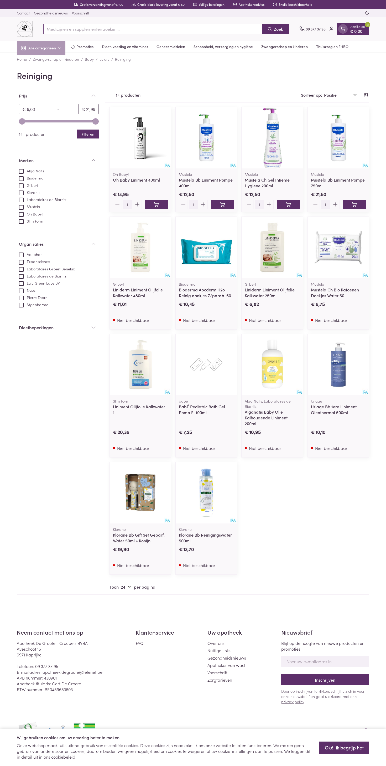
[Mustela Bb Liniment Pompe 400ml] (206, 137)
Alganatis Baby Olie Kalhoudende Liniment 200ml (266, 417)
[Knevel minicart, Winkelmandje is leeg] (343, 29)
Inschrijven (325, 680)
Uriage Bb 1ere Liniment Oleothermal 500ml (334, 409)
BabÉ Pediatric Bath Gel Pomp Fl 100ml (202, 409)
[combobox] (152, 29)
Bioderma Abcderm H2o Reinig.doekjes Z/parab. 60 (205, 292)
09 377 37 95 (46, 666)
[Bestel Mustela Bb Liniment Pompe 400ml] (222, 204)
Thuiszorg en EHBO (332, 46)
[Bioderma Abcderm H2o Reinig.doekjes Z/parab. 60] (206, 247)
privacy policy (292, 701)
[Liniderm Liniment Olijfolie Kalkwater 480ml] (140, 247)
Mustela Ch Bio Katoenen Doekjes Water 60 (335, 292)
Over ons (216, 643)
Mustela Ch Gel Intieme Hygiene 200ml (267, 182)
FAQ (140, 643)
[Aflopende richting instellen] (366, 95)
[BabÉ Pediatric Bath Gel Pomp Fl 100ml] (206, 364)
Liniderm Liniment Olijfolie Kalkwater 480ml (138, 292)
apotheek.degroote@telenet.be (72, 672)
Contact (23, 13)
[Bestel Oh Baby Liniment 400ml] (156, 204)
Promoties (84, 46)
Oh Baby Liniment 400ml (136, 180)
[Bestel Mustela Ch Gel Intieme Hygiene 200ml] (288, 204)
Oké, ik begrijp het (344, 747)
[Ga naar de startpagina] (25, 29)
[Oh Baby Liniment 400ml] (140, 137)
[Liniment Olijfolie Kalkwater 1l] (140, 364)
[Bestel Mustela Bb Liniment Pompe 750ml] (354, 204)
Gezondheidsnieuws (51, 13)
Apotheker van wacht (227, 665)
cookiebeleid (63, 757)
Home (22, 59)
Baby (89, 59)
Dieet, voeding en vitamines (125, 46)
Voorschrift (80, 13)
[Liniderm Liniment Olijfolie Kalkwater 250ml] (272, 247)
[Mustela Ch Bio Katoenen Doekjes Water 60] (338, 247)
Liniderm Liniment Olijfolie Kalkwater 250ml (270, 292)
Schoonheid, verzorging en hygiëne (223, 46)
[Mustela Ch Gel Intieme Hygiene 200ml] (272, 137)
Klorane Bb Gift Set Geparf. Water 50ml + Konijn (139, 537)
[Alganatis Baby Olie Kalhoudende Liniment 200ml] (272, 364)
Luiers (104, 59)
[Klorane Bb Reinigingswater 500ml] (206, 492)
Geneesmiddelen (171, 46)
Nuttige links (219, 650)
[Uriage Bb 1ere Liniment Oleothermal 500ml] (338, 364)
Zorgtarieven (219, 680)
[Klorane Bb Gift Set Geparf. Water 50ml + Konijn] (140, 492)
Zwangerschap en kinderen (284, 46)
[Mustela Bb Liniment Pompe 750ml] (338, 137)
